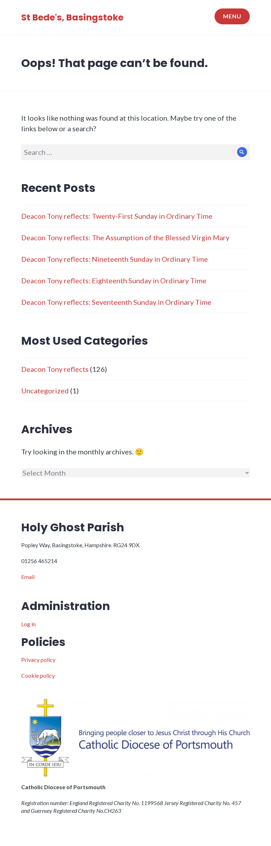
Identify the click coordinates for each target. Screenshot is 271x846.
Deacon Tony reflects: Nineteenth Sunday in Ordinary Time (114, 259)
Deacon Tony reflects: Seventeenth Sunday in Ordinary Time (116, 302)
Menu (232, 16)
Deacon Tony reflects (55, 369)
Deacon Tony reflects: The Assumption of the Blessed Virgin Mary (125, 237)
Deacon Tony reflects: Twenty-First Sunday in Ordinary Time (116, 216)
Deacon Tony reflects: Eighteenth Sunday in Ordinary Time (113, 280)
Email (28, 576)
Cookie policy (38, 675)
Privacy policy (38, 659)
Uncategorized (45, 390)
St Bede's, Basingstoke (72, 17)
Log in (28, 624)
